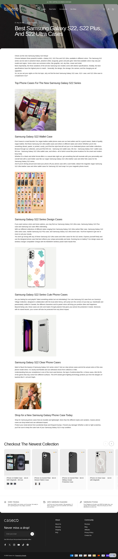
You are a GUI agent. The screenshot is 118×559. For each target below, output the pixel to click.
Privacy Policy (89, 532)
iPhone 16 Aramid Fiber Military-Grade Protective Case (70, 480)
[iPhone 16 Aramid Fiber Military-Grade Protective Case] (73, 462)
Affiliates (87, 529)
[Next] (111, 443)
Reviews (87, 524)
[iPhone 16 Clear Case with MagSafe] (101, 462)
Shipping (58, 529)
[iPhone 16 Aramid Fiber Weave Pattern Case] (45, 462)
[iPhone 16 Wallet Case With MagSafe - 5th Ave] (17, 462)
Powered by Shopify (20, 555)
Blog (86, 527)
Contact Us (88, 535)
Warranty (58, 527)
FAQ (56, 532)
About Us (58, 524)
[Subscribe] (32, 534)
